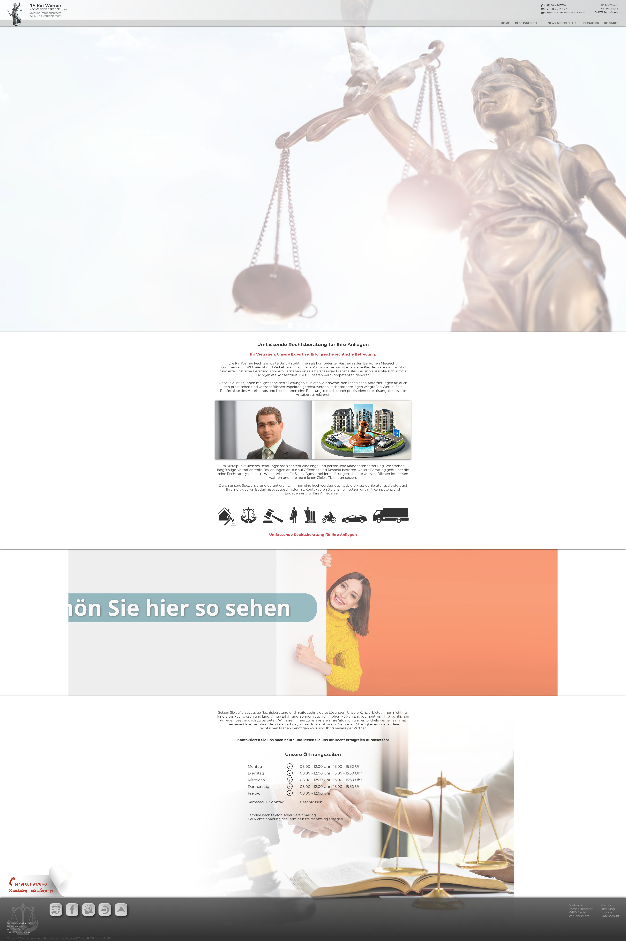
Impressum (609, 912)
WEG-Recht (577, 912)
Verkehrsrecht (579, 916)
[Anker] (122, 911)
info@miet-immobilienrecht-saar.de (564, 12)
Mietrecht (576, 905)
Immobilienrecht (581, 909)
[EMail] (90, 911)
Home (505, 23)
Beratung (591, 23)
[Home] (57, 911)
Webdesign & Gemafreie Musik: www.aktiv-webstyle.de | (34, 938)
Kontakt (611, 23)
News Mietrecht (560, 23)
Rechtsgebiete (526, 23)
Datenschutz (610, 916)
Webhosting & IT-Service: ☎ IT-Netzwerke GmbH (86, 938)
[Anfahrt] (73, 911)
